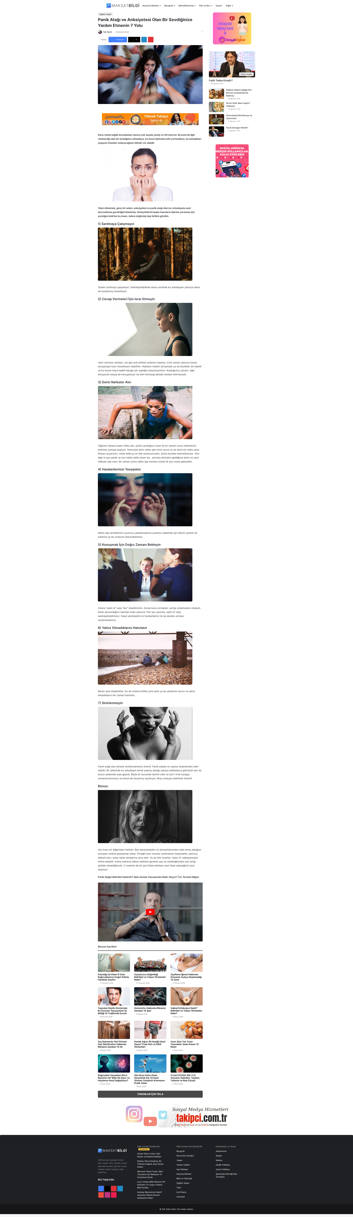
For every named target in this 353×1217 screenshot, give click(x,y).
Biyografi (168, 5)
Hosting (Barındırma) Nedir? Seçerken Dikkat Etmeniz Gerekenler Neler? (149, 1195)
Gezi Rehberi (182, 1169)
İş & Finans (181, 1192)
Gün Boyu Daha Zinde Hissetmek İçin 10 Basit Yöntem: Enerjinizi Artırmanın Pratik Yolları (149, 1079)
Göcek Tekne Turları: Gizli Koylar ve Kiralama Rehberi (149, 1155)
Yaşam (219, 5)
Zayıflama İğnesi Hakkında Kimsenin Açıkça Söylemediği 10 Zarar (186, 977)
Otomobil (180, 1196)
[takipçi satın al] (150, 119)
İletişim (219, 1156)
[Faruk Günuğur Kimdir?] (216, 131)
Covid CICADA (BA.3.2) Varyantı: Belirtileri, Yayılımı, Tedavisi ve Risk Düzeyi (185, 1078)
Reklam (219, 1160)
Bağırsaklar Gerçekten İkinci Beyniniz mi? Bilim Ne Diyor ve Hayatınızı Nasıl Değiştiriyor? (114, 1078)
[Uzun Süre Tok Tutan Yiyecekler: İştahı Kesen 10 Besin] (187, 1030)
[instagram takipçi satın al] (176, 1115)
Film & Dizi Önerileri (185, 1156)
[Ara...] (238, 6)
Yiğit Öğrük (107, 32)
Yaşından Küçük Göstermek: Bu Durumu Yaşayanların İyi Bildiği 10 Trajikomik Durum (113, 1011)
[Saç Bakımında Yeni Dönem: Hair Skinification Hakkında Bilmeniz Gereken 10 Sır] (114, 1030)
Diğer (228, 5)
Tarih (178, 1187)
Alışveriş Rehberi (150, 5)
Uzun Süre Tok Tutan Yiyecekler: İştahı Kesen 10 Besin (185, 1044)
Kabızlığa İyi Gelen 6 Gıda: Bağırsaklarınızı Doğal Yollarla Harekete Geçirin (113, 977)
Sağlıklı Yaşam (105, 14)
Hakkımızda (221, 1151)
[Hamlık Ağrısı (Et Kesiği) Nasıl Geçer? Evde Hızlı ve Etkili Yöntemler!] (150, 1030)
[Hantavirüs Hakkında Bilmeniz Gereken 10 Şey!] (150, 996)
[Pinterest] (150, 39)
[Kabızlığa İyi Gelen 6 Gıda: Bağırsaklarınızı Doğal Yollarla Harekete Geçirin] (114, 963)
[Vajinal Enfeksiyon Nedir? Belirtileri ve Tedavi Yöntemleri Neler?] (187, 996)
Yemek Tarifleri (183, 1165)
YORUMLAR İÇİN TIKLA (150, 1094)
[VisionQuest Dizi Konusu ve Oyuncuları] (216, 119)
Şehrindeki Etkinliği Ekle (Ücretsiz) (226, 1175)
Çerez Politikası (223, 1169)
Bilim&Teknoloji (186, 5)
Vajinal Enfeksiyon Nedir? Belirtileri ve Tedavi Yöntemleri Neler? (186, 1011)
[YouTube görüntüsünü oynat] (150, 912)
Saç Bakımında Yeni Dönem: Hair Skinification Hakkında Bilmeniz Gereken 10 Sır (112, 1044)
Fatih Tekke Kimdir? (221, 80)
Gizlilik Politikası (223, 1165)
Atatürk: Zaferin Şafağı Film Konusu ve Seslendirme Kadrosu (239, 93)
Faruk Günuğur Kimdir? (237, 127)
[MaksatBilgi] (123, 5)
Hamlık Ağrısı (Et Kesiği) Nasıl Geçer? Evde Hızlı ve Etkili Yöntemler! (149, 1044)
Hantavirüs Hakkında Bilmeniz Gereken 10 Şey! (150, 1009)
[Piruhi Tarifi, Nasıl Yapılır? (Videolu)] (216, 107)
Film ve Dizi (204, 5)
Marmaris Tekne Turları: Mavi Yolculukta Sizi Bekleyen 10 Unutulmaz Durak (150, 1174)
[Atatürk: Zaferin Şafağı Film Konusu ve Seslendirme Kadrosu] (216, 94)
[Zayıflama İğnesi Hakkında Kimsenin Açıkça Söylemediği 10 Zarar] (187, 963)
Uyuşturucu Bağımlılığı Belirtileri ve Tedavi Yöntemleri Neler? (150, 977)
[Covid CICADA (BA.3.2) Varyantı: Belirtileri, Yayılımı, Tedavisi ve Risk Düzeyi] (187, 1063)
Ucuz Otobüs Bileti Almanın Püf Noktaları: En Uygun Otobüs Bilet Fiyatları (151, 1185)
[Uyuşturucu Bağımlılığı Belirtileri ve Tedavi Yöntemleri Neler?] (150, 963)
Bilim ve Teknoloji (184, 1178)
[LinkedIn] (144, 39)
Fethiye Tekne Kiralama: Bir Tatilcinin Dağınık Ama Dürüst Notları (150, 1164)
